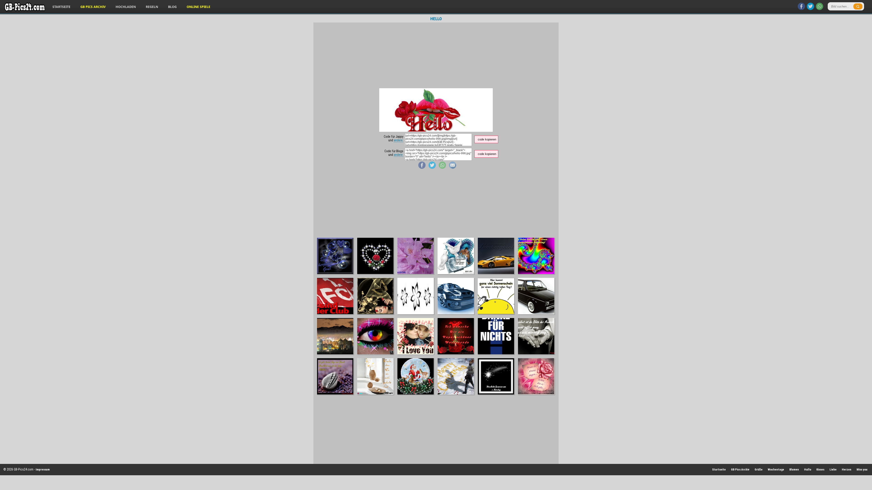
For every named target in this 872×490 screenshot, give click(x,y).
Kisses (820, 469)
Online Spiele (198, 7)
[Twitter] (810, 9)
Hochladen (126, 7)
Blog (172, 7)
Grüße (759, 469)
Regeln (152, 7)
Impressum (43, 469)
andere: (398, 140)
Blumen (794, 469)
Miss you (862, 469)
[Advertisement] (436, 55)
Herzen (846, 469)
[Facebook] (801, 9)
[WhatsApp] (819, 9)
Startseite (61, 7)
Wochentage (776, 469)
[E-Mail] (452, 167)
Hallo (807, 469)
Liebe (833, 469)
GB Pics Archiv (93, 7)
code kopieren (487, 139)
